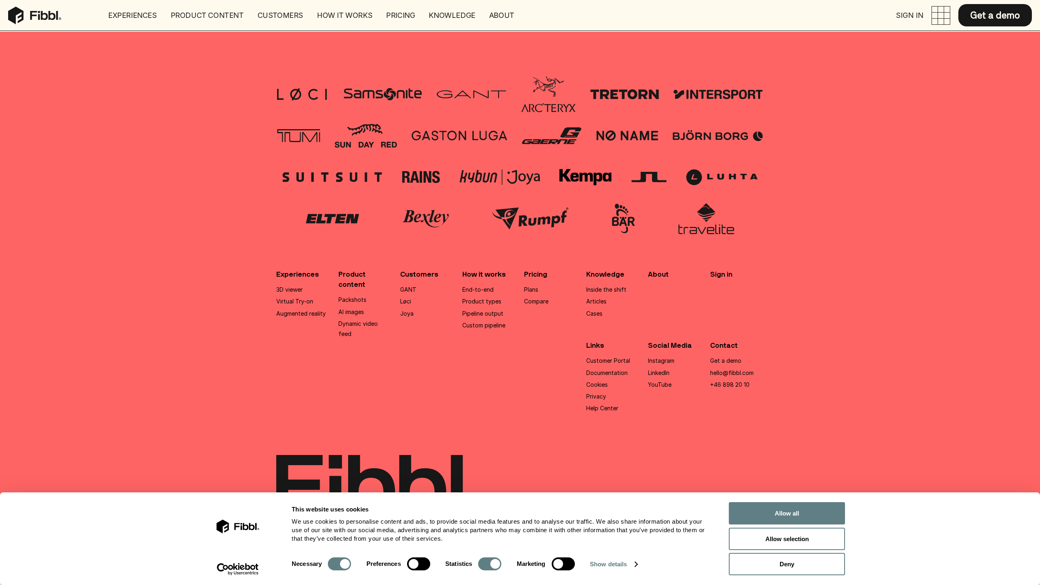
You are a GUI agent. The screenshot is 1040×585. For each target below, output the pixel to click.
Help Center (602, 408)
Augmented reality (301, 313)
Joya (407, 313)
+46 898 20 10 (730, 384)
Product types (481, 301)
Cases (594, 313)
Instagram (661, 360)
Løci (405, 301)
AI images (351, 311)
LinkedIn (659, 372)
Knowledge (452, 15)
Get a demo (995, 15)
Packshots (352, 299)
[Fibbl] (34, 11)
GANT (408, 289)
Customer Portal (608, 360)
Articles (596, 301)
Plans (531, 289)
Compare (536, 301)
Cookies (597, 384)
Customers (280, 15)
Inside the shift (606, 289)
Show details (608, 564)
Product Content (207, 15)
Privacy (596, 396)
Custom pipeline (483, 325)
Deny (787, 564)
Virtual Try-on (294, 301)
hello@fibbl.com (732, 372)
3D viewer (289, 289)
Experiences (132, 15)
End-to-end (478, 289)
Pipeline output (482, 313)
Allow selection (787, 538)
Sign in (909, 15)
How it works (484, 274)
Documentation (607, 372)
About (501, 15)
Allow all (787, 513)
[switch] (418, 563)
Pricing (400, 15)
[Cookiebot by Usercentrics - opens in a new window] (237, 569)
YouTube (660, 384)
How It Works (344, 15)
